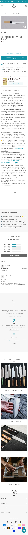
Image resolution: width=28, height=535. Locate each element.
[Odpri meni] (3, 6)
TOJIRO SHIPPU (20, 11)
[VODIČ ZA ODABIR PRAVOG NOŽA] (14, 438)
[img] (4, 268)
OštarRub (13, 518)
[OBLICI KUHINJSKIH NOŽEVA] (14, 375)
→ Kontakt (14, 343)
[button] (4, 32)
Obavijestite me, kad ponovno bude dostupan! (14, 58)
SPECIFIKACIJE (18, 90)
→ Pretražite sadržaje (14, 329)
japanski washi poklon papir (13, 227)
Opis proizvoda (6, 90)
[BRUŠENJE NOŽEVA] (14, 469)
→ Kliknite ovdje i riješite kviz (14, 316)
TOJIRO (3, 33)
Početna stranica (6, 11)
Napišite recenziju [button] (14, 255)
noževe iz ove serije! (19, 148)
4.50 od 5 (18, 239)
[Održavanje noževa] (14, 406)
